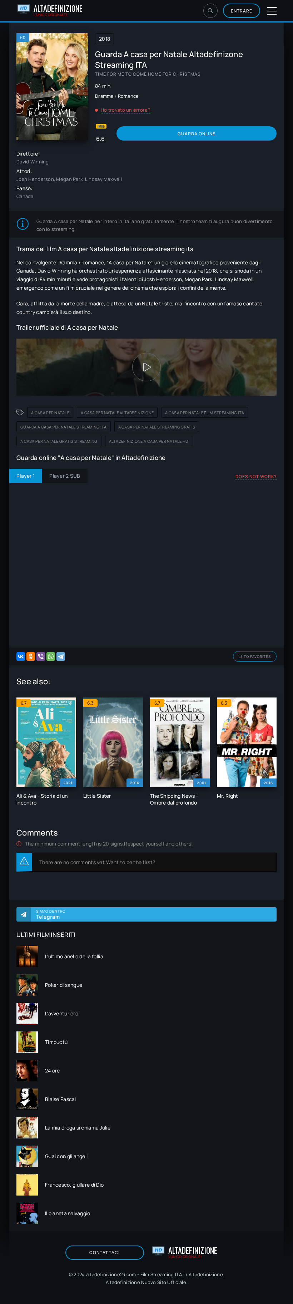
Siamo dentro (50, 914)
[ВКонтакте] (20, 656)
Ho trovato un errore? (125, 110)
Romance (128, 96)
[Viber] (40, 656)
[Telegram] (60, 656)
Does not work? (256, 476)
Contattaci (104, 1252)
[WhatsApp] (50, 656)
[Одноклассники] (30, 656)
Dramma (104, 96)
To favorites (257, 656)
